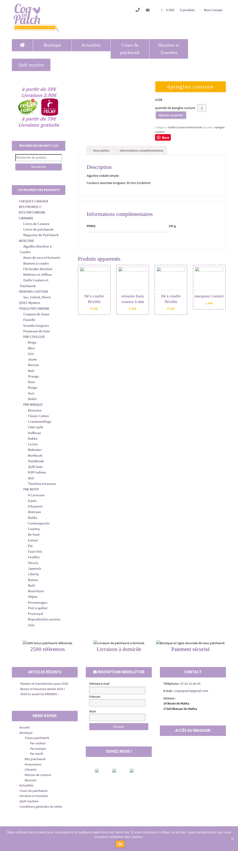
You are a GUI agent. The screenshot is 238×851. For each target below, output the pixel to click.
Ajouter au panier (171, 115)
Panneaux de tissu (36, 331)
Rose (31, 382)
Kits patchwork (35, 759)
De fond (33, 534)
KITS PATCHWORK (32, 212)
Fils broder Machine (38, 269)
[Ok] (232, 838)
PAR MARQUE (33, 404)
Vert (31, 393)
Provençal (35, 613)
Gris (31, 353)
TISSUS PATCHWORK (34, 308)
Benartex (35, 410)
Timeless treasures (42, 483)
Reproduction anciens (44, 619)
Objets (32, 596)
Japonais (34, 568)
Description (101, 150)
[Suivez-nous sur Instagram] (118, 770)
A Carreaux (36, 495)
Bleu (31, 348)
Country (34, 529)
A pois (32, 500)
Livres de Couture (36, 223)
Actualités (91, 45)
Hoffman (34, 433)
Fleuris (33, 563)
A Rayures (35, 506)
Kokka (32, 438)
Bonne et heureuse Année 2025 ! (42, 689)
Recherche (38, 167)
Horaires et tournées (34, 796)
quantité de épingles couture (175, 108)
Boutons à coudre (36, 263)
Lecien (33, 444)
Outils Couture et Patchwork (185, 127)
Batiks (32, 517)
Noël (31, 585)
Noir (31, 370)
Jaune (32, 359)
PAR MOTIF (31, 489)
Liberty (33, 574)
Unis (31, 625)
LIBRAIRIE (26, 218)
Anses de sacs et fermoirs (41, 257)
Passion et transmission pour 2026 (44, 683)
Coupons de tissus (36, 314)
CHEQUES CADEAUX (33, 201)
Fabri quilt (35, 427)
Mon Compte (213, 10)
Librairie (30, 769)
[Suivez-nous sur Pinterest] (136, 770)
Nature (33, 580)
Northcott (35, 455)
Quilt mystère (31, 64)
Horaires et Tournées (168, 49)
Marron (33, 365)
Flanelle (29, 319)
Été (30, 546)
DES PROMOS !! (30, 206)
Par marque (38, 748)
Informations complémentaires (141, 150)
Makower (35, 449)
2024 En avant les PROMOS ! (39, 694)
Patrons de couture (38, 775)
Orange (33, 376)
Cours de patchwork (130, 49)
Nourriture (36, 591)
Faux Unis (35, 551)
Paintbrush (36, 461)
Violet (32, 399)
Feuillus (34, 557)
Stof (31, 478)
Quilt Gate (35, 466)
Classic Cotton (38, 416)
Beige (32, 342)
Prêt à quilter (38, 608)
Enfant (33, 540)
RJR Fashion (37, 472)
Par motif (36, 754)
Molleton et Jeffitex (37, 274)
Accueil (25, 727)
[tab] (99, 150)
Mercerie (30, 780)
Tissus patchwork (37, 738)
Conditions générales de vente (41, 806)
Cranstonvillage (39, 421)
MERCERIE (26, 240)
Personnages (37, 602)
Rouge (32, 387)
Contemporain (39, 523)
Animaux (34, 512)
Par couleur (38, 743)
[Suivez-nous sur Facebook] (101, 770)
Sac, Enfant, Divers (37, 297)
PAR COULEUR (34, 336)
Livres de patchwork (38, 229)
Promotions (33, 764)
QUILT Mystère (29, 302)
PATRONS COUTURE (33, 291)
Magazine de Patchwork (41, 235)
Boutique (52, 45)
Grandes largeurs (36, 325)
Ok (120, 844)
